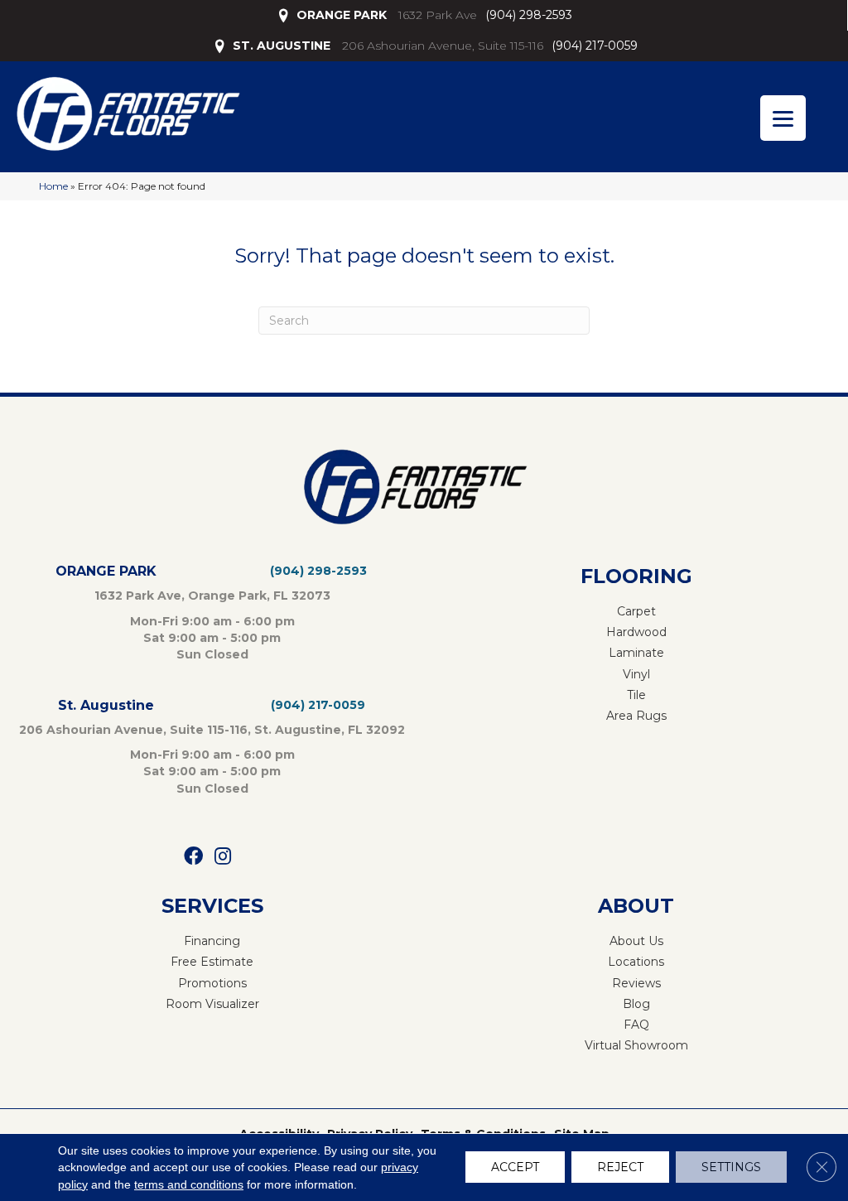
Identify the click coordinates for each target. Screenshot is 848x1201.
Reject (620, 1167)
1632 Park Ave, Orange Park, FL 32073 (212, 595)
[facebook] (193, 856)
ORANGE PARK (341, 14)
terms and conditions (188, 1184)
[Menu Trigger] (783, 118)
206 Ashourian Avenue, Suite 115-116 (442, 45)
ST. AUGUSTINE (281, 45)
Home (53, 186)
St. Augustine (106, 705)
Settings (731, 1167)
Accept (515, 1167)
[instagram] (222, 856)
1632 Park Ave (437, 14)
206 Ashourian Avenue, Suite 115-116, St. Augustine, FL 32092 (212, 729)
